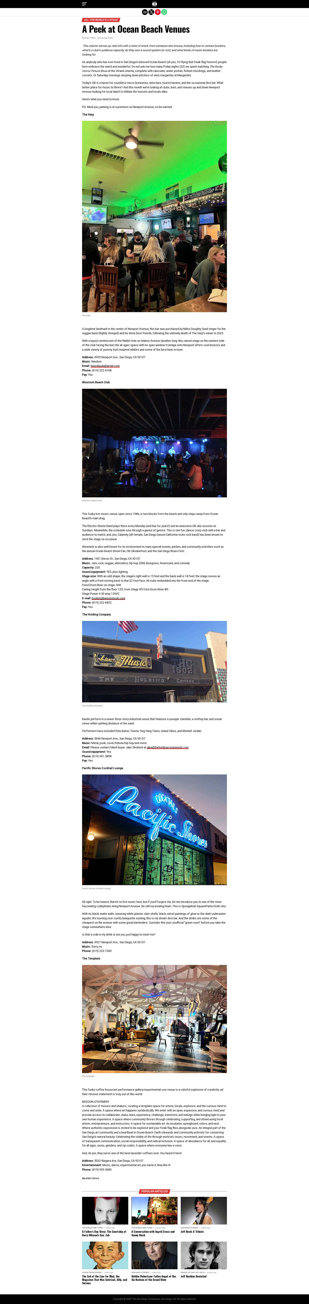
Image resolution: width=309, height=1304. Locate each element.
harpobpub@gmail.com (105, 366)
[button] (84, 4)
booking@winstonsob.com (108, 598)
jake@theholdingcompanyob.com (168, 747)
